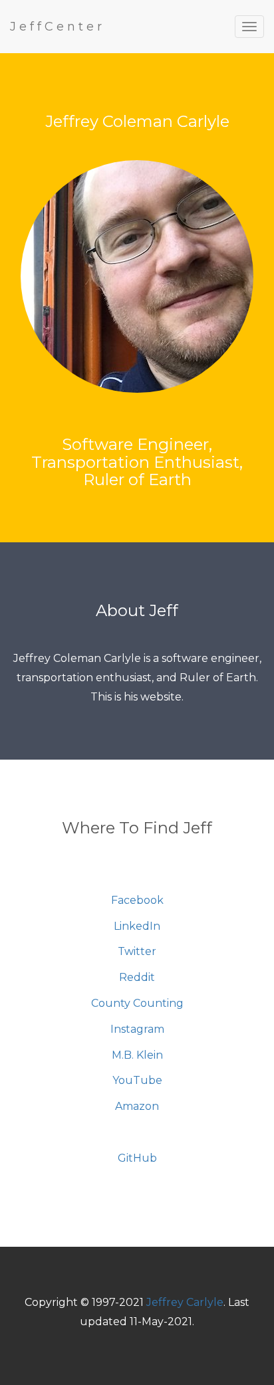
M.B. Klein (137, 1055)
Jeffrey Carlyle (184, 1302)
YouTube (137, 1080)
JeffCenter (57, 26)
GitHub (137, 1158)
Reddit (137, 977)
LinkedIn (137, 926)
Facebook (137, 900)
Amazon (137, 1106)
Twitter (137, 951)
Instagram (137, 1029)
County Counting (137, 1003)
